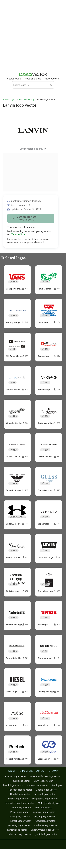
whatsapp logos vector (20, 834)
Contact (41, 771)
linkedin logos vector (18, 798)
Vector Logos (9, 99)
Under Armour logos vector (44, 829)
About (11, 771)
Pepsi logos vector (19, 812)
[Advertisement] (33, 36)
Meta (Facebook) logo (49, 803)
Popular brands (33, 78)
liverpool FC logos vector (45, 798)
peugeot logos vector (44, 812)
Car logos (57, 785)
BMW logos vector (43, 781)
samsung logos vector (19, 825)
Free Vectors (52, 78)
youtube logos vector (46, 834)
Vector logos (14, 78)
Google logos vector (46, 789)
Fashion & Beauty (26, 99)
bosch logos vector (13, 785)
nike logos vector (44, 807)
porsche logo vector (20, 821)
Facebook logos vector (20, 789)
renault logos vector (45, 821)
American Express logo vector (45, 776)
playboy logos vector (20, 816)
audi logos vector (21, 781)
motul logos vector (22, 807)
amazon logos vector (15, 776)
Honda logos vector (20, 794)
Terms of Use (18, 234)
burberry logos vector (37, 785)
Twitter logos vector (17, 829)
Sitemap (53, 771)
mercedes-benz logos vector (19, 803)
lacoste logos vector (44, 794)
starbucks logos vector (46, 825)
